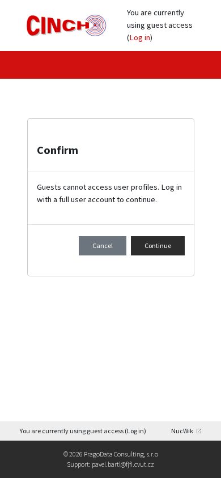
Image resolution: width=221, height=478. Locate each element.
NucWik (182, 430)
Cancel (102, 245)
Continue (157, 245)
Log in (139, 37)
